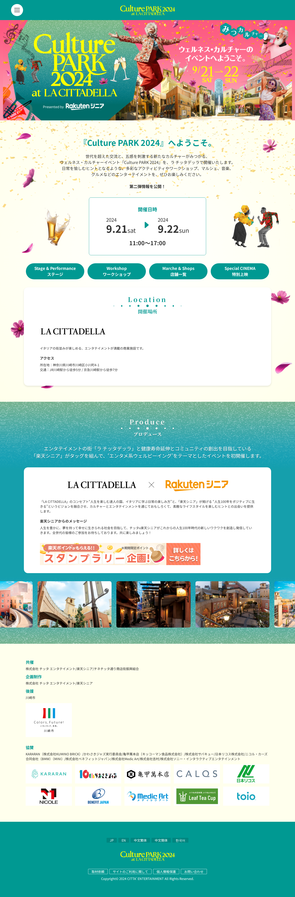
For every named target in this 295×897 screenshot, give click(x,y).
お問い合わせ (193, 871)
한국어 (180, 840)
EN (124, 840)
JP (112, 840)
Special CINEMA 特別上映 (240, 271)
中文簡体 (161, 840)
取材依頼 (98, 871)
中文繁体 (140, 840)
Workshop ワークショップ (117, 271)
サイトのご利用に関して (130, 871)
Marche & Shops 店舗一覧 (178, 271)
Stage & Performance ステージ (55, 271)
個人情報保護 (166, 871)
